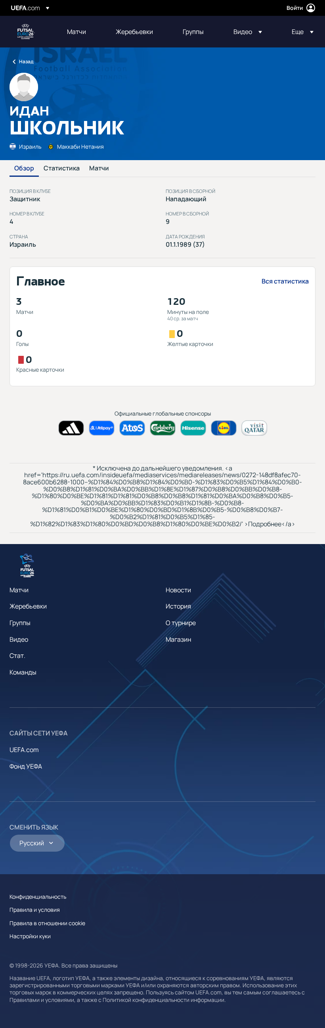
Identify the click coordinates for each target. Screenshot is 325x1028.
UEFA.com (24, 749)
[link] (76, 31)
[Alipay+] (102, 428)
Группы (20, 622)
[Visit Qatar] (254, 428)
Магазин (178, 639)
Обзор (24, 168)
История (178, 606)
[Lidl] (224, 428)
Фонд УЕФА (26, 766)
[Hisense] (193, 428)
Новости (178, 590)
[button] (247, 31)
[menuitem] (81, 31)
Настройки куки (30, 936)
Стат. (17, 655)
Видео (19, 639)
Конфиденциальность (38, 896)
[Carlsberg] (163, 428)
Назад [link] (26, 61)
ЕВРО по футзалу (26, 31)
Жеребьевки (28, 606)
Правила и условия (35, 909)
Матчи (99, 168)
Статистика (62, 168)
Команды (23, 672)
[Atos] (132, 428)
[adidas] (71, 428)
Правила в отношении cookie (47, 923)
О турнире (181, 622)
